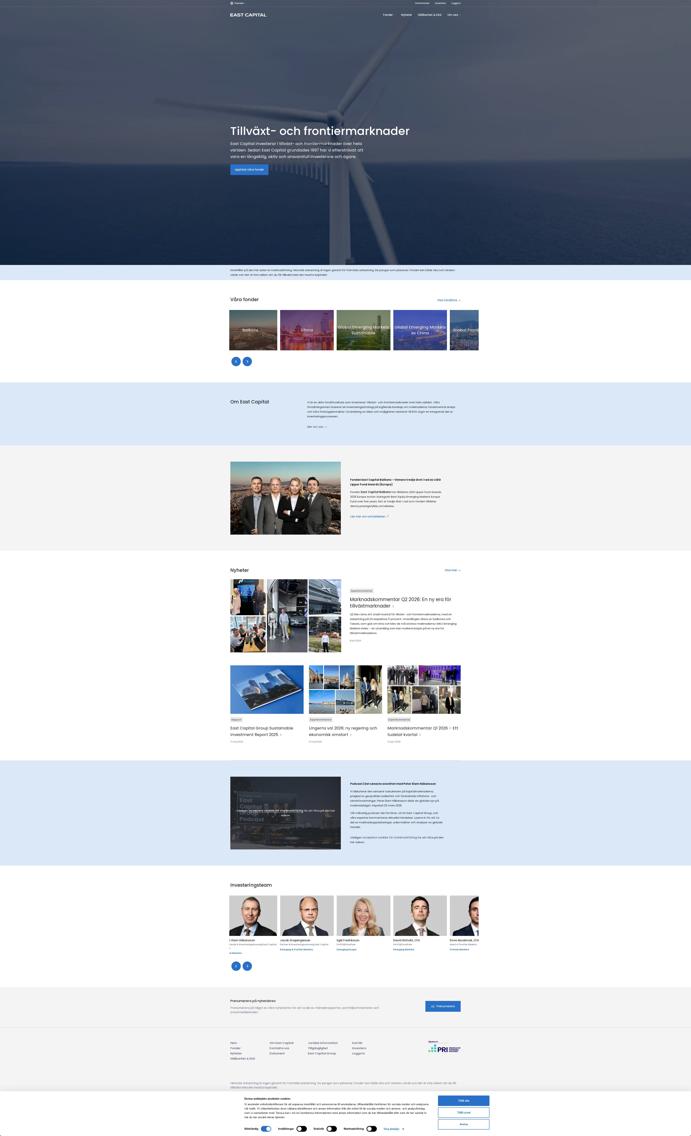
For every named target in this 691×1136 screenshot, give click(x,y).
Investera (440, 3)
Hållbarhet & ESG (430, 15)
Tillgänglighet (318, 1048)
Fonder (388, 15)
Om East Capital (281, 1043)
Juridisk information (323, 1043)
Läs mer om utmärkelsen (368, 516)
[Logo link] (248, 15)
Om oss (453, 15)
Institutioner (422, 3)
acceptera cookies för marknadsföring (276, 811)
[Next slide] (247, 361)
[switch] (302, 1129)
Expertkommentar (361, 591)
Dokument (277, 1053)
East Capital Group (322, 1053)
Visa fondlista (447, 300)
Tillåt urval (463, 1112)
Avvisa (464, 1124)
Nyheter (406, 15)
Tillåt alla (463, 1100)
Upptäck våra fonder (249, 169)
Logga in (456, 3)
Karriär (357, 1043)
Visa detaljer (391, 1128)
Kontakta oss (279, 1048)
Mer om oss (315, 427)
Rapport (236, 719)
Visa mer (451, 570)
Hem (233, 1043)
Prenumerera (445, 1006)
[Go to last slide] (236, 361)
